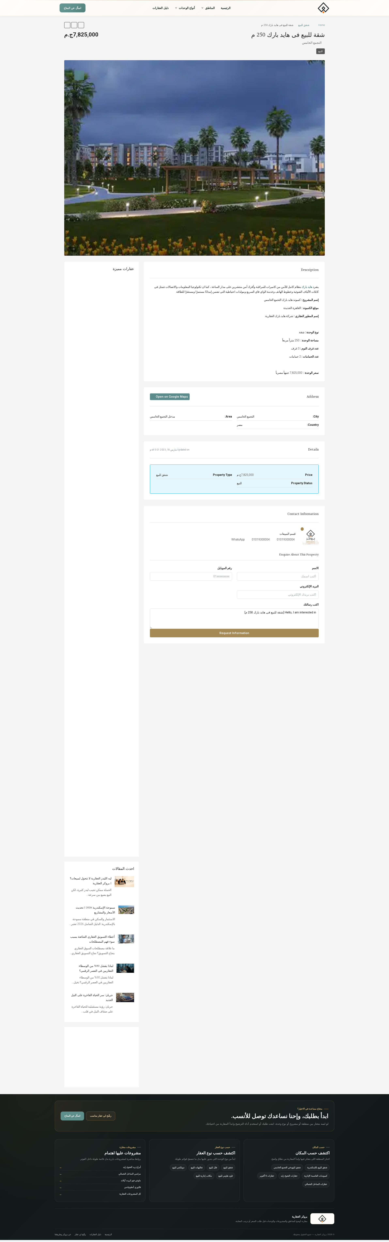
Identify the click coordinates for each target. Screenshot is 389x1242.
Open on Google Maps (171, 396)
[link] (124, 881)
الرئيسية (226, 8)
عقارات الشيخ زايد (289, 1176)
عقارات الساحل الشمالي (316, 1184)
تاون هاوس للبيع (225, 1176)
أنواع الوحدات (187, 8)
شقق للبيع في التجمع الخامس (287, 1167)
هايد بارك (307, 286)
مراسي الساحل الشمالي (100, 1173)
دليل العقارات (161, 8)
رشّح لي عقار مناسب (100, 1115)
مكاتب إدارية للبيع (204, 1176)
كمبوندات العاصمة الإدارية (315, 1176)
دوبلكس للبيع (178, 1167)
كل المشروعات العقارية (100, 1194)
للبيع (320, 51)
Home (321, 25)
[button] (81, 25)
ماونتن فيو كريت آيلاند (100, 1180)
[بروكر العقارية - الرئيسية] (311, 8)
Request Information (234, 633)
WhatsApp (238, 539)
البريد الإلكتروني (309, 586)
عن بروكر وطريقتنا (63, 1234)
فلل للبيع (213, 1167)
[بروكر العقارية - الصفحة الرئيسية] (322, 1218)
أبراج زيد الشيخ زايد (100, 1167)
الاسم (315, 568)
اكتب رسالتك (311, 604)
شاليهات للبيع (197, 1167)
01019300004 (286, 539)
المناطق (210, 8)
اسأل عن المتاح (72, 8)
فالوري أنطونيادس (100, 1187)
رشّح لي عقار (80, 1234)
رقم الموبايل (224, 568)
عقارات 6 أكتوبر (267, 1176)
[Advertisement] (101, 1057)
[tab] (79, 75)
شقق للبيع (303, 25)
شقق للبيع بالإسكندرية (317, 1167)
